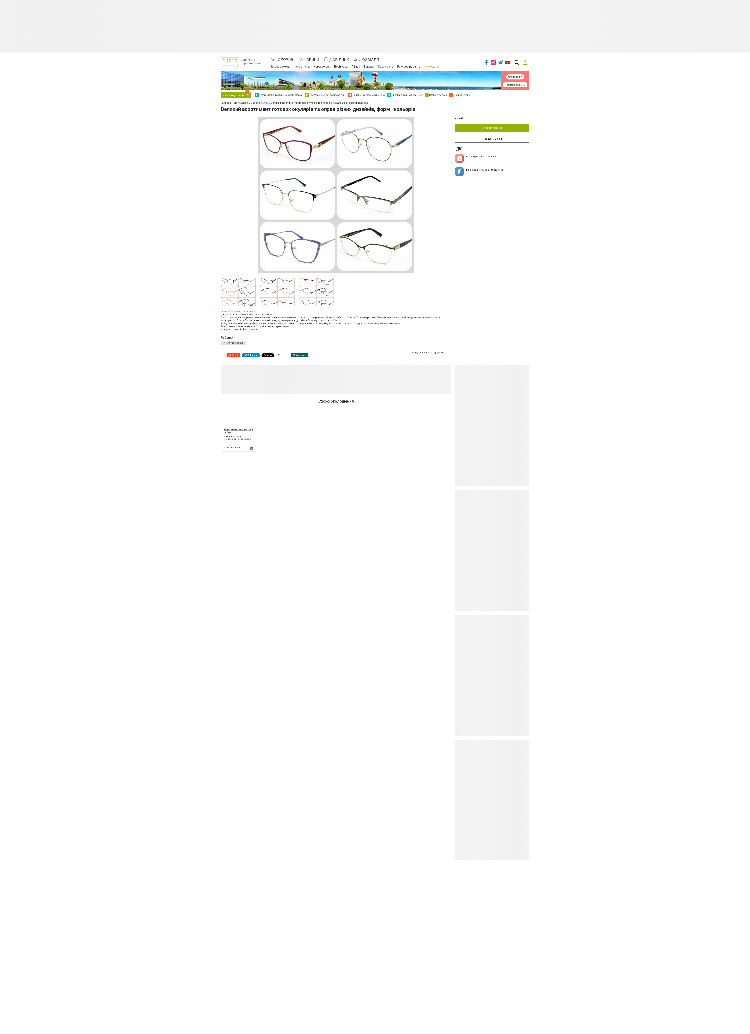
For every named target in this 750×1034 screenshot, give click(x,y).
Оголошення (432, 66)
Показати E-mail (492, 138)
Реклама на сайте (408, 66)
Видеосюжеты (280, 66)
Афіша (356, 66)
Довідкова (341, 66)
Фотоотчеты (302, 66)
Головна (284, 59)
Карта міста (385, 66)
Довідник (339, 59)
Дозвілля (369, 59)
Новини (311, 59)
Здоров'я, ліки (233, 343)
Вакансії (369, 66)
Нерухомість (322, 66)
